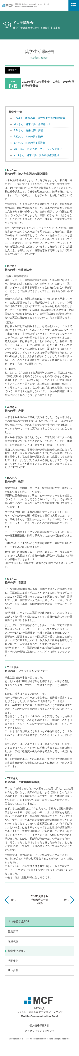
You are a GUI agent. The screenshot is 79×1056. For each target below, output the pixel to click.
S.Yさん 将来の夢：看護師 (29, 142)
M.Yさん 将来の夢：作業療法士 (32, 124)
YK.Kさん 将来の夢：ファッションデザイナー (40, 149)
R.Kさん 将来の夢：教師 (28, 136)
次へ (65, 899)
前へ (13, 899)
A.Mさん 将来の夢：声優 (28, 130)
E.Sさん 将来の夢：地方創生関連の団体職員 (39, 118)
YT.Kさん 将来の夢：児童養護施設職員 (36, 155)
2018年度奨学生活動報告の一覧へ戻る (39, 900)
